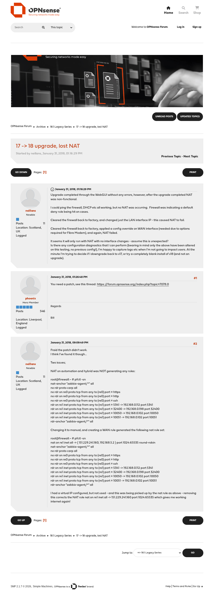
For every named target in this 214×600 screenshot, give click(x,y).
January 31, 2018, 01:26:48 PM (69, 277)
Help (168, 586)
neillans (30, 210)
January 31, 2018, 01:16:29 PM (73, 189)
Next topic (190, 156)
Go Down (21, 172)
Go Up (21, 520)
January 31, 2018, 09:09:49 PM (69, 342)
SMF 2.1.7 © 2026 (21, 586)
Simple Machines (42, 586)
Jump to (127, 553)
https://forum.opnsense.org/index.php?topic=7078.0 (133, 284)
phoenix (30, 298)
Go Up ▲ (198, 586)
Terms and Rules (182, 586)
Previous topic (171, 156)
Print (193, 172)
